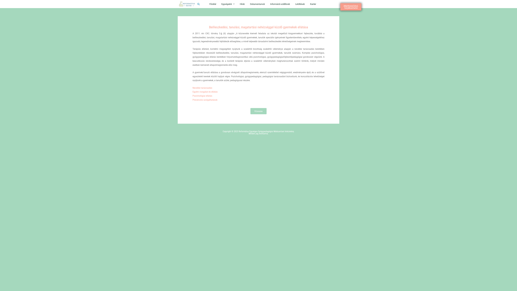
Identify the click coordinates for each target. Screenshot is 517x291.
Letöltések (300, 4)
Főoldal (212, 4)
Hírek (242, 4)
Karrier (313, 4)
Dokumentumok (257, 4)
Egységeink (226, 4)
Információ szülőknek (280, 4)
